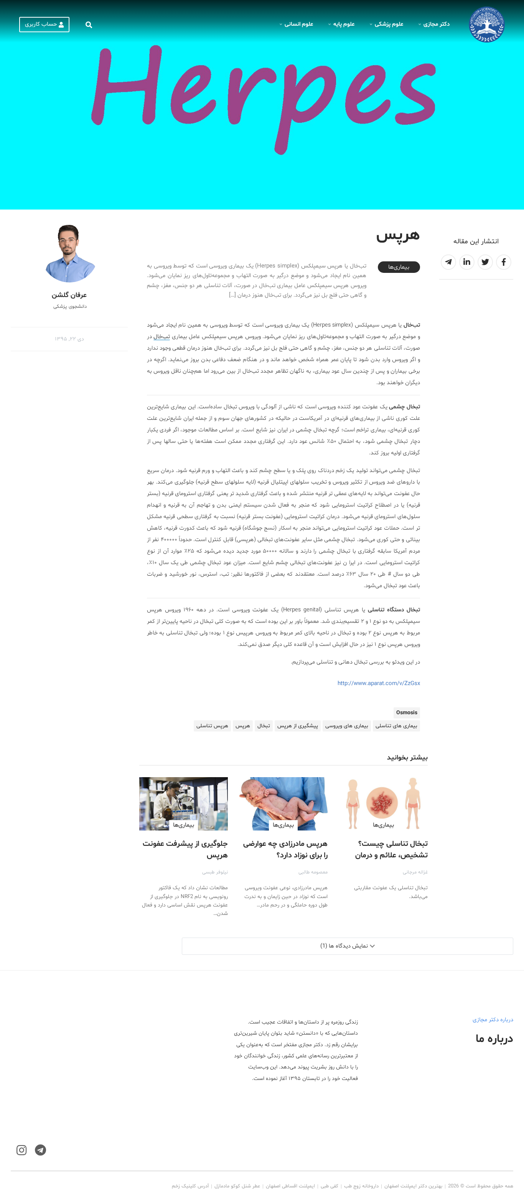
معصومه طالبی (313, 872)
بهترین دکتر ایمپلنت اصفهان (413, 1186)
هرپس (243, 726)
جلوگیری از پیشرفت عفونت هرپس (185, 850)
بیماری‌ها (398, 267)
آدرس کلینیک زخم (190, 1186)
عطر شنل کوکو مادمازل (237, 1186)
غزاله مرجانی (415, 872)
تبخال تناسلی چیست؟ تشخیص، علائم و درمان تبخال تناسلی (391, 855)
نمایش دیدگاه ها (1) (344, 946)
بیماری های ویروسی (346, 726)
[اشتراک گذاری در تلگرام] (448, 262)
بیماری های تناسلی (396, 726)
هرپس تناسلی (212, 726)
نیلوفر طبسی (215, 872)
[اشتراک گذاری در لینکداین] (467, 262)
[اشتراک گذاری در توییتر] (485, 262)
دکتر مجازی (436, 24)
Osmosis (406, 713)
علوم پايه (343, 24)
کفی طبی (329, 1186)
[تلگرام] (40, 1150)
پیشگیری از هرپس (297, 726)
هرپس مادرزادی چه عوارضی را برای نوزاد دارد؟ (285, 850)
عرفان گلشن (69, 295)
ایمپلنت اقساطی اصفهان (290, 1186)
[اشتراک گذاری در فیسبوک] (503, 262)
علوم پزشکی (389, 24)
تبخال (263, 726)
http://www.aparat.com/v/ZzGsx (379, 684)
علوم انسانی (299, 24)
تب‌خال (161, 337)
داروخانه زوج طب (361, 1186)
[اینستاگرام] (21, 1150)
